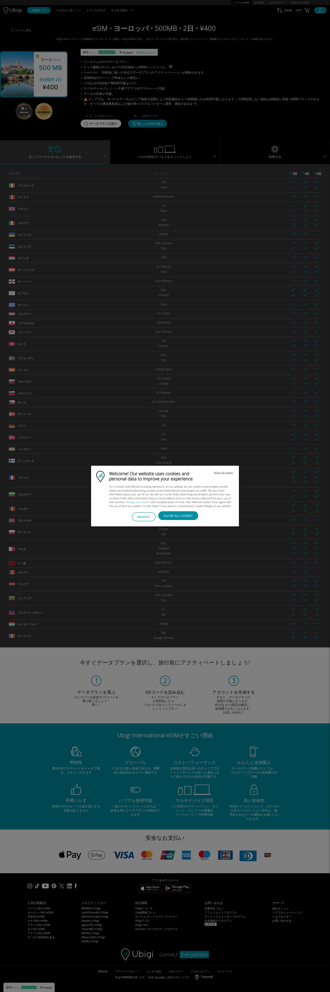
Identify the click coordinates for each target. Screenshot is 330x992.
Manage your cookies (138, 502)
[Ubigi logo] (100, 476)
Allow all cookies (178, 516)
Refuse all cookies (223, 472)
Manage (144, 517)
